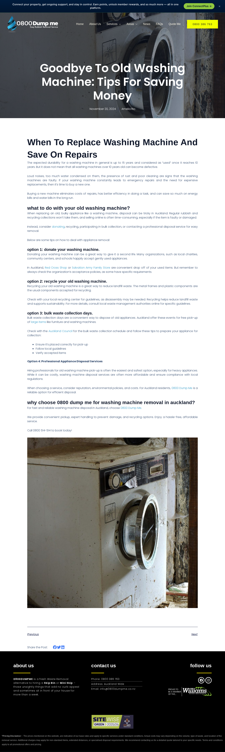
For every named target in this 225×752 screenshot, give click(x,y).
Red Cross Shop (56, 268)
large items (38, 322)
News (146, 24)
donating (58, 227)
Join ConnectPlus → (199, 6)
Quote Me (175, 24)
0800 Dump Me (182, 388)
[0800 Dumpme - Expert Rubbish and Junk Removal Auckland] (33, 23)
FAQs (159, 24)
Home (80, 24)
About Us (95, 24)
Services (112, 24)
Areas (130, 24)
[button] (202, 24)
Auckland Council (60, 331)
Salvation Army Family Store (90, 268)
